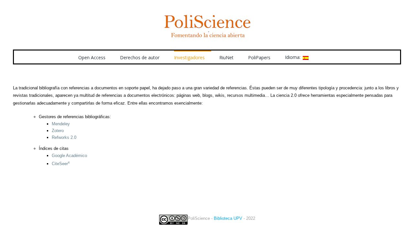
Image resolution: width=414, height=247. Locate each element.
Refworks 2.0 (64, 137)
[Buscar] (326, 57)
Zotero (58, 130)
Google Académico (69, 155)
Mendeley (61, 123)
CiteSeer (61, 163)
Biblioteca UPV (228, 218)
